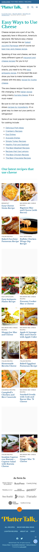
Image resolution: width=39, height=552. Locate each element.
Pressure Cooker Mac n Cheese (28, 302)
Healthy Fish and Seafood (17, 144)
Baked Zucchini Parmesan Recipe (10, 240)
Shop (32, 531)
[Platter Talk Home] (11, 7)
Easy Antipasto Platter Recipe (9, 300)
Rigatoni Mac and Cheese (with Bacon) (28, 210)
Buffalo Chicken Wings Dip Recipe (28, 241)
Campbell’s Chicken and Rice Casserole (9, 394)
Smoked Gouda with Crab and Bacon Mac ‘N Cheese (27, 398)
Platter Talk (6, 13)
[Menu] (37, 7)
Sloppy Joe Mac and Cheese (9, 333)
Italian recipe (26, 92)
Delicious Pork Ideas (15, 128)
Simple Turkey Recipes (16, 141)
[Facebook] (17, 538)
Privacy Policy (6, 545)
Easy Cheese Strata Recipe (8, 207)
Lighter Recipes (11, 531)
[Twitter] (22, 538)
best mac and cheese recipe (14, 49)
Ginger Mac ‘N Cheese (27, 460)
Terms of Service (31, 545)
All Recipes (10, 527)
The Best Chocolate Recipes (18, 158)
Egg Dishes (11, 134)
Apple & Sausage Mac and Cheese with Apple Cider (28, 334)
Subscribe (6, 2)
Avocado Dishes (13, 138)
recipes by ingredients (18, 107)
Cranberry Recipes (14, 131)
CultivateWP (22, 547)
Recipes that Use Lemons (17, 151)
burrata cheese (21, 95)
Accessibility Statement (18, 545)
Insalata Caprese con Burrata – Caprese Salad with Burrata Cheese (10, 461)
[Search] (32, 7)
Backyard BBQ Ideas (25, 527)
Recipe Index (17, 13)
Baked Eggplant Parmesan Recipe (28, 364)
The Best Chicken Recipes (17, 155)
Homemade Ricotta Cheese (9, 364)
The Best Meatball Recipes (18, 148)
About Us (24, 531)
